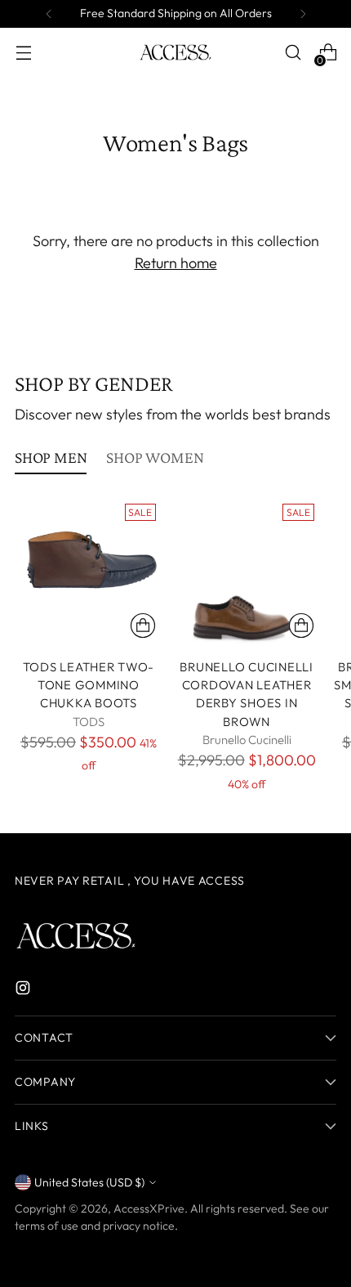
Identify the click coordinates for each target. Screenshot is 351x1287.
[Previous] (49, 14)
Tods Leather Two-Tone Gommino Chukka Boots (89, 685)
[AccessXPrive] (175, 52)
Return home (176, 262)
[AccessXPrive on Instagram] (24, 991)
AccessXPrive (148, 1208)
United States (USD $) (89, 1182)
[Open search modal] (292, 53)
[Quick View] (142, 625)
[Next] (303, 14)
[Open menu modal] (23, 53)
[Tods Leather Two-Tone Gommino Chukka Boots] (88, 571)
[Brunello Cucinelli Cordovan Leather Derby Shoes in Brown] (247, 571)
